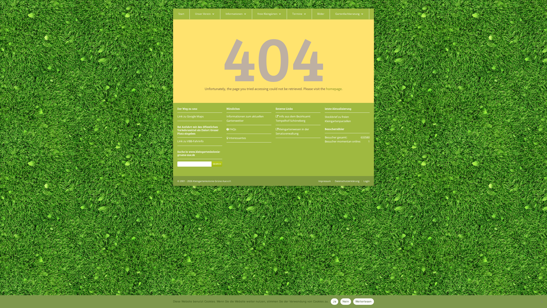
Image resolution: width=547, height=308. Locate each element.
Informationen (234, 14)
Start (181, 14)
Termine (297, 14)
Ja (334, 301)
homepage (334, 89)
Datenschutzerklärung (347, 181)
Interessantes (237, 138)
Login (366, 181)
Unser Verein (203, 14)
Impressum (324, 181)
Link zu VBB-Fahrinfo (190, 141)
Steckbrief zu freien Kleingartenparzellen (338, 119)
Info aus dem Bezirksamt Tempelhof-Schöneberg (293, 118)
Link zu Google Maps (190, 116)
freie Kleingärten (267, 14)
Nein (346, 301)
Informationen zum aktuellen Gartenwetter (245, 118)
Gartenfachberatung (347, 14)
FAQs (232, 129)
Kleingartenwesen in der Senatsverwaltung (292, 131)
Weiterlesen (363, 301)
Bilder (320, 14)
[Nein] (542, 301)
